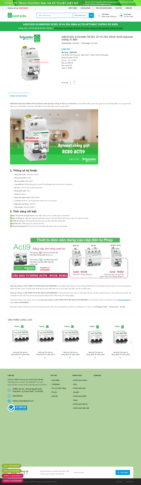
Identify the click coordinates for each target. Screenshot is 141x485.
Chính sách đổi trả (80, 404)
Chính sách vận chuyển (79, 390)
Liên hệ (129, 8)
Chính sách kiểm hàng (79, 398)
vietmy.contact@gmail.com (23, 401)
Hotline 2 (12, 481)
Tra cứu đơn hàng (104, 8)
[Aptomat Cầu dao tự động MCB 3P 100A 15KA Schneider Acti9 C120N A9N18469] (120, 335)
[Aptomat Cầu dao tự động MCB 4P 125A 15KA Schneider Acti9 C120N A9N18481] (20, 335)
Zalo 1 (11, 466)
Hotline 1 (12, 476)
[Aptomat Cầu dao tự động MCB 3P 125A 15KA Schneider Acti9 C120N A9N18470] (95, 335)
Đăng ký (114, 16)
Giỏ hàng (127, 14)
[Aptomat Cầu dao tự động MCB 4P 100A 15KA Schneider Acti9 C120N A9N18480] (45, 335)
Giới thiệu (72, 8)
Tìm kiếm (119, 482)
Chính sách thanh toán (80, 382)
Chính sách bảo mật (81, 408)
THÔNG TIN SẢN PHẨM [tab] (18, 96)
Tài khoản (105, 14)
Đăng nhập (105, 16)
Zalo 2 (11, 471)
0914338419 (23, 8)
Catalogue (86, 8)
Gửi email (124, 472)
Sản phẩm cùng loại (20, 320)
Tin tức (118, 8)
